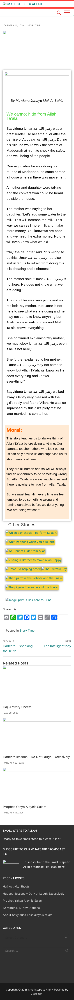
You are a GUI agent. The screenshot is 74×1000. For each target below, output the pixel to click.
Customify (37, 993)
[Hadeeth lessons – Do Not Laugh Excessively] (37, 736)
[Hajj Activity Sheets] (37, 685)
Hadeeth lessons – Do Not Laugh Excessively (36, 757)
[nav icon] (67, 12)
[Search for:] (37, 951)
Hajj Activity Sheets (17, 707)
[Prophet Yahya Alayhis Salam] (37, 785)
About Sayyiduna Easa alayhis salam (27, 915)
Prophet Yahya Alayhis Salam (24, 807)
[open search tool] (59, 13)
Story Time (34, 25)
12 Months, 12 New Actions (21, 907)
